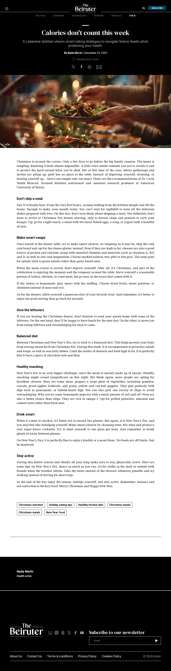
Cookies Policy (111, 656)
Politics (40, 15)
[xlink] (69, 633)
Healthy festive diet (90, 504)
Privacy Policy (87, 656)
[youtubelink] (63, 633)
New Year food (55, 512)
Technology (79, 15)
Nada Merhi (75, 53)
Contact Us (34, 656)
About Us (16, 656)
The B (132, 15)
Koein (157, 656)
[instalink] (56, 633)
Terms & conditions (60, 656)
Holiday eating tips (60, 504)
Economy (58, 15)
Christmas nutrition (31, 504)
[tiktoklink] (50, 633)
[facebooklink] (75, 633)
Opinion (98, 15)
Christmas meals (120, 504)
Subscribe (157, 8)
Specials (116, 15)
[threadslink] (82, 633)
